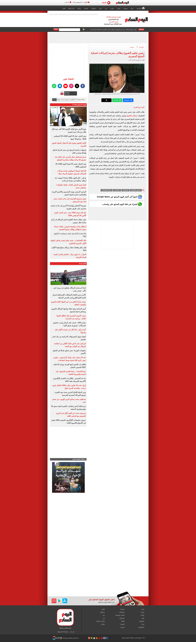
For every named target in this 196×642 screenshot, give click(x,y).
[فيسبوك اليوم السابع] (82, 86)
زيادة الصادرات (106, 190)
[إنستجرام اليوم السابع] (71, 86)
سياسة (132, 47)
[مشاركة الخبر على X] (106, 100)
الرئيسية (141, 47)
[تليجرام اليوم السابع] (60, 86)
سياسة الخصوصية (62, 632)
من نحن (72, 632)
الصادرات (116, 190)
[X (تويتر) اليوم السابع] (77, 86)
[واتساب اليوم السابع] (54, 86)
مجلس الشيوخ (132, 115)
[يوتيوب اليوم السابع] (65, 86)
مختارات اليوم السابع (79, 459)
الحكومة (125, 190)
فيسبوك (126, 100)
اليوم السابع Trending (79, 104)
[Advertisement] (98, 575)
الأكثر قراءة (82, 263)
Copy (54, 99)
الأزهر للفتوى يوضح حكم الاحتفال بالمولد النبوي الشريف (120, 29)
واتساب (115, 100)
